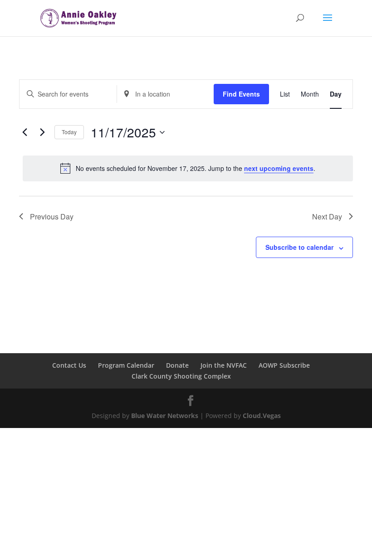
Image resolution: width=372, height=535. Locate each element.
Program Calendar (126, 365)
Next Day (327, 216)
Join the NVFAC (224, 365)
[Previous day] (24, 132)
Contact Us (69, 365)
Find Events (241, 93)
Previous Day (51, 216)
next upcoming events (278, 168)
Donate (177, 365)
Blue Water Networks (164, 415)
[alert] (188, 168)
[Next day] (42, 132)
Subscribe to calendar (299, 247)
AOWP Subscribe (284, 365)
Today (69, 132)
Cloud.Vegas (262, 415)
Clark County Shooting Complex (181, 376)
